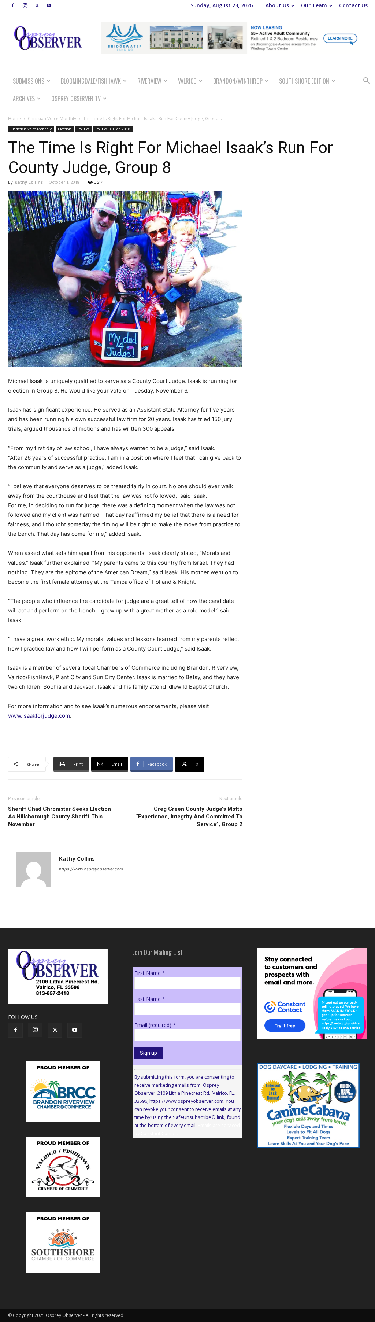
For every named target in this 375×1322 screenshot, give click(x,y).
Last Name (149, 998)
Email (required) (155, 1024)
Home (14, 118)
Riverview (149, 81)
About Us (277, 5)
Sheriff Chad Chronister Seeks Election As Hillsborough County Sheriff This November (59, 817)
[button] (366, 81)
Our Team (314, 5)
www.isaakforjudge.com (39, 715)
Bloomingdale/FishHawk (91, 81)
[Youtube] (49, 5)
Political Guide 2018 (113, 129)
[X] (36, 5)
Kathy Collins (29, 182)
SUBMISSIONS (28, 81)
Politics (83, 129)
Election (64, 129)
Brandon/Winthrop (238, 81)
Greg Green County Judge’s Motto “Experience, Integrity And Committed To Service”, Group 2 (189, 817)
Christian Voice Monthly (52, 118)
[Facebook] (12, 5)
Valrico (187, 81)
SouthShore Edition (304, 81)
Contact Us (353, 5)
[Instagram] (24, 5)
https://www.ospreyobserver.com (91, 869)
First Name (149, 972)
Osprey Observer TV (76, 98)
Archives (24, 98)
